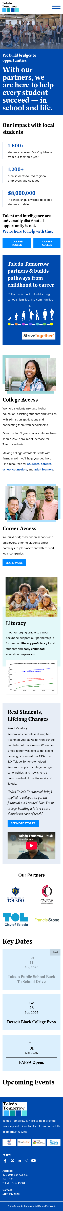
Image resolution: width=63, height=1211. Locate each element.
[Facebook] (5, 1161)
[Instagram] (26, 1161)
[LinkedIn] (19, 1161)
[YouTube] (33, 1161)
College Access (17, 243)
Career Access (47, 243)
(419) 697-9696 (11, 1194)
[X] (12, 1161)
